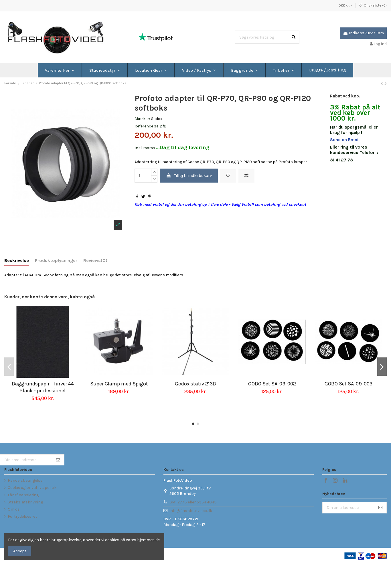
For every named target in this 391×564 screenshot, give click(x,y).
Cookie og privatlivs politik (32, 487)
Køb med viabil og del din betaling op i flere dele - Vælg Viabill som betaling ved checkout (220, 204)
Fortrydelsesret (22, 516)
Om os (14, 509)
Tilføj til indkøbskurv (193, 175)
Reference (144, 126)
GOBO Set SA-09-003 (348, 384)
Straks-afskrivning (25, 502)
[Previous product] (382, 83)
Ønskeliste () (375, 5)
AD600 (31, 275)
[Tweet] (143, 196)
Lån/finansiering (23, 495)
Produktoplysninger (56, 260)
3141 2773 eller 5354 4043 (193, 502)
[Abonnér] (58, 460)
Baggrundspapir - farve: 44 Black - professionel (43, 387)
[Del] (137, 196)
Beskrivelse (16, 260)
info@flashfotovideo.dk (190, 510)
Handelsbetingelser (26, 480)
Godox (156, 118)
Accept (19, 551)
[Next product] (385, 83)
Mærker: (142, 118)
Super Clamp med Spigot (119, 384)
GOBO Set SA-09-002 (272, 384)
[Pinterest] (149, 196)
